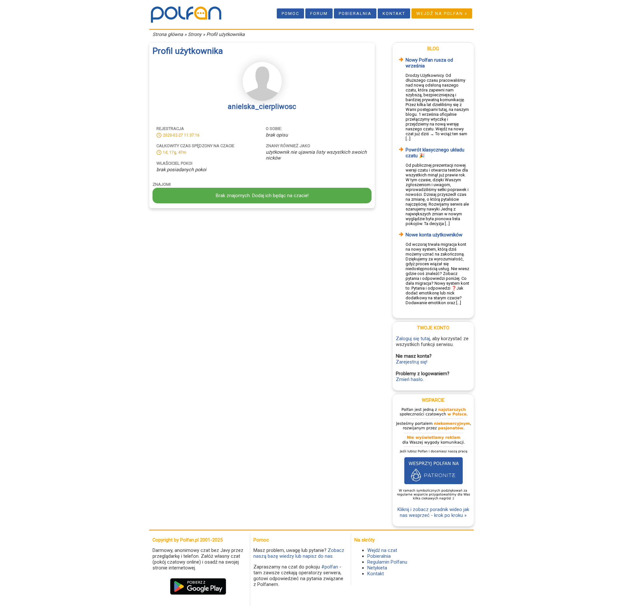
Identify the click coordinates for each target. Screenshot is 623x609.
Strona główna (168, 34)
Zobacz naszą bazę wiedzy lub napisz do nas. (298, 553)
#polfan (329, 567)
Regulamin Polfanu (387, 562)
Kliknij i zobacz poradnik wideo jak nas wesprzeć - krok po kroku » (433, 512)
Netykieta (377, 568)
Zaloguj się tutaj (413, 338)
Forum (319, 13)
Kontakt (394, 13)
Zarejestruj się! (411, 362)
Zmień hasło (409, 379)
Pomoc (290, 13)
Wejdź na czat (382, 550)
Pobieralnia (355, 13)
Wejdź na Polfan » (441, 13)
